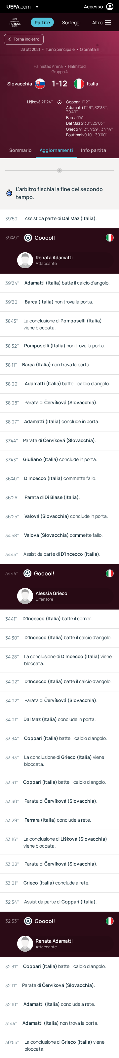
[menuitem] (42, 22)
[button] (100, 22)
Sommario (20, 150)
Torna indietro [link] (26, 39)
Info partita (93, 150)
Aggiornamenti (56, 150)
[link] (42, 22)
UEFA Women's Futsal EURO (15, 22)
